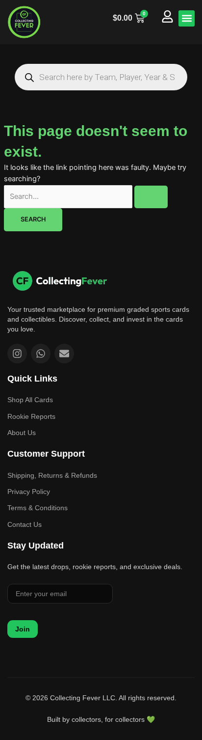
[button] (186, 18)
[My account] (167, 16)
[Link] (59, 281)
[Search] (29, 77)
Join (22, 629)
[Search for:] (86, 196)
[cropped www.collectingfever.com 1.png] (24, 22)
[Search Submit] (151, 197)
